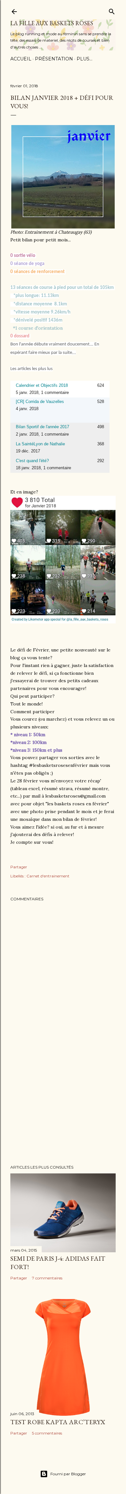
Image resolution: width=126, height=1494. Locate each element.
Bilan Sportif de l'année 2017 (42, 426)
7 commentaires (47, 1278)
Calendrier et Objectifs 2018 (42, 385)
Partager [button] (18, 866)
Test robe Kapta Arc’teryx (57, 1422)
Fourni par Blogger (68, 1473)
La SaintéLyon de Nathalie (40, 443)
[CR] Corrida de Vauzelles (40, 401)
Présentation (54, 59)
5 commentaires (47, 1433)
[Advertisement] (63, 1108)
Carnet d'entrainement (47, 876)
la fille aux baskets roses (51, 23)
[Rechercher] (112, 10)
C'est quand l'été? (32, 460)
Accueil (20, 59)
